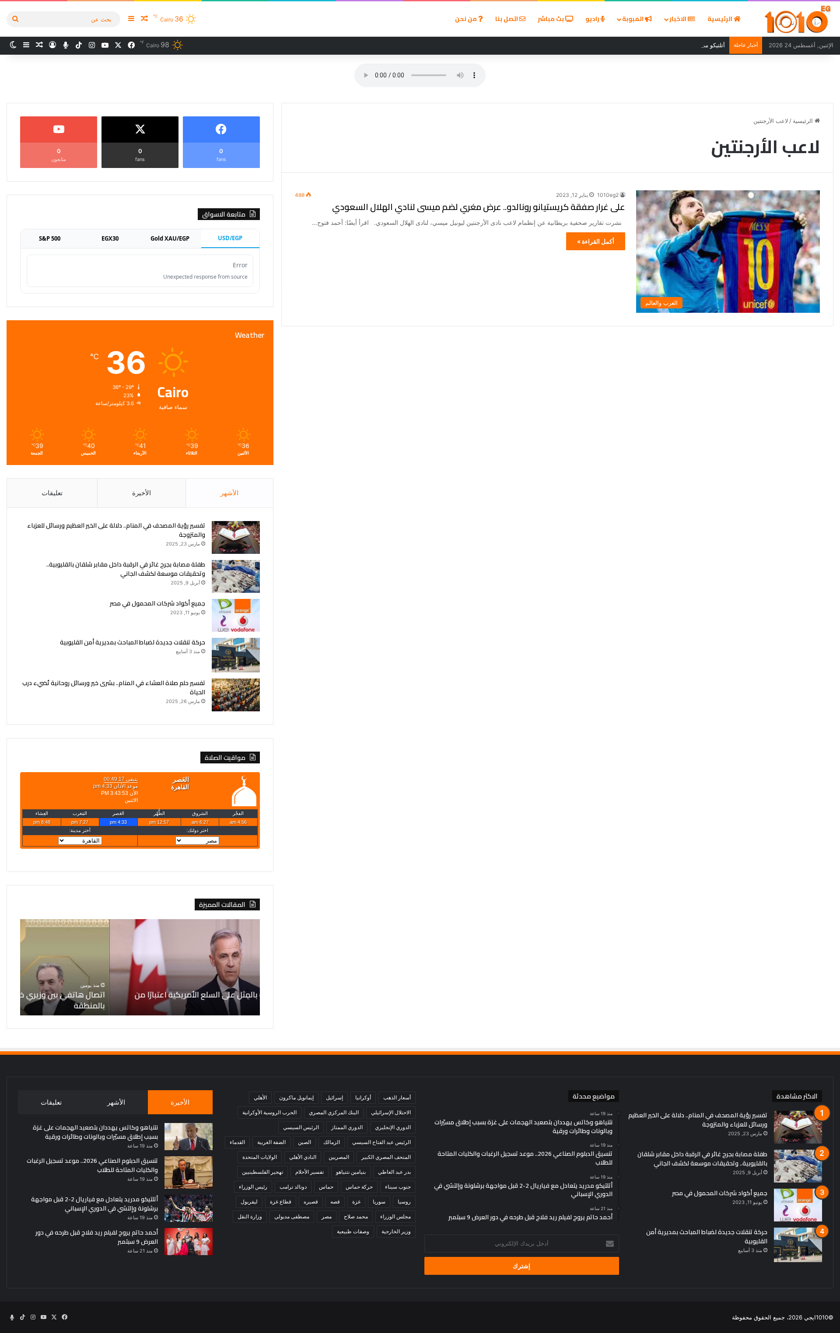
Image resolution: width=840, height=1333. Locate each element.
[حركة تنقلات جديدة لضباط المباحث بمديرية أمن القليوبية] (236, 655)
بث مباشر (551, 18)
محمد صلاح (356, 1216)
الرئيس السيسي (301, 1127)
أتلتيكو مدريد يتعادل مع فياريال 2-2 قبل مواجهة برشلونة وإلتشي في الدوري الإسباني (624, 45)
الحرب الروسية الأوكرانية (269, 1112)
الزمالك (331, 1142)
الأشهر (229, 493)
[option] (140, 967)
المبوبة (633, 18)
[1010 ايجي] (798, 19)
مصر (327, 1216)
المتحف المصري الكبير (386, 1157)
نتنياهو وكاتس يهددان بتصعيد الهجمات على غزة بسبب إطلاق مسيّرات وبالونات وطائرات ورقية (95, 1132)
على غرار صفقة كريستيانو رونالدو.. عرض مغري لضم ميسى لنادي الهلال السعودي (478, 207)
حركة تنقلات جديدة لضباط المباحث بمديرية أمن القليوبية (132, 642)
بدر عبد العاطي (394, 1172)
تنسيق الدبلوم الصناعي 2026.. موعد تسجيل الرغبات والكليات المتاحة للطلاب (92, 1165)
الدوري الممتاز (347, 1127)
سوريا (379, 1201)
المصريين (339, 1157)
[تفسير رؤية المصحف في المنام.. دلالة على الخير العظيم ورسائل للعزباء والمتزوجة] (236, 537)
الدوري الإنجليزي (393, 1127)
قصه (335, 1201)
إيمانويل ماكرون (296, 1097)
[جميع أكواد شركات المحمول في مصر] (236, 615)
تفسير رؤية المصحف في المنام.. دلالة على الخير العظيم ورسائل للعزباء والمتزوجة (116, 530)
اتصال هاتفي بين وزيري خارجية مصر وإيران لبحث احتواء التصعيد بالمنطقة (151, 1000)
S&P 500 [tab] (49, 238)
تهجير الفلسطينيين (262, 1172)
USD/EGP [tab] (230, 238)
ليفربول (249, 1201)
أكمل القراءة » (595, 241)
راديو (593, 18)
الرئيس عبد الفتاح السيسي (381, 1142)
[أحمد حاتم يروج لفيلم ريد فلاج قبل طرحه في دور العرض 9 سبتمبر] (188, 1241)
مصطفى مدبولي (291, 1216)
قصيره (311, 1201)
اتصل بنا (507, 18)
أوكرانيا (363, 1097)
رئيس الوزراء (253, 1186)
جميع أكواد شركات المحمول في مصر (157, 603)
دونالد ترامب (293, 1186)
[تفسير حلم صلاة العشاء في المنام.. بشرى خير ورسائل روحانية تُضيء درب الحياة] (236, 695)
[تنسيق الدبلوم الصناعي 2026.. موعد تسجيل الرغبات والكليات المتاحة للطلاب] (188, 1172)
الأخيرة (141, 493)
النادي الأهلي (302, 1157)
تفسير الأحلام (309, 1172)
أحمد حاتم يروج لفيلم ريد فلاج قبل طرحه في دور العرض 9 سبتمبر (96, 1237)
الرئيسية (720, 18)
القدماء (237, 1142)
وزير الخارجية (396, 1231)
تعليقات (52, 493)
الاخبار (678, 18)
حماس (326, 1186)
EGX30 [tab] (110, 238)
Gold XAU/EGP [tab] (169, 238)
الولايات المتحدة (259, 1157)
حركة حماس (359, 1186)
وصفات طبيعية (353, 1231)
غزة (356, 1201)
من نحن (466, 18)
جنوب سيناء (398, 1186)
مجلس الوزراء (395, 1216)
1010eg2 (608, 195)
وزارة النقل (250, 1216)
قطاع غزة (280, 1201)
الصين (304, 1142)
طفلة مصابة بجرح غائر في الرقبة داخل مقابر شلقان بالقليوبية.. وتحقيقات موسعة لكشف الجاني (125, 569)
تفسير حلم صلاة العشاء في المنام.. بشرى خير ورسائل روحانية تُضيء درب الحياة (113, 687)
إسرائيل (334, 1097)
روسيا (404, 1201)
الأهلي (260, 1097)
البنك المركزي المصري (334, 1112)
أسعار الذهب (397, 1097)
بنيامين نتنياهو (351, 1172)
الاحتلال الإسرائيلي (391, 1112)
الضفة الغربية (271, 1142)
